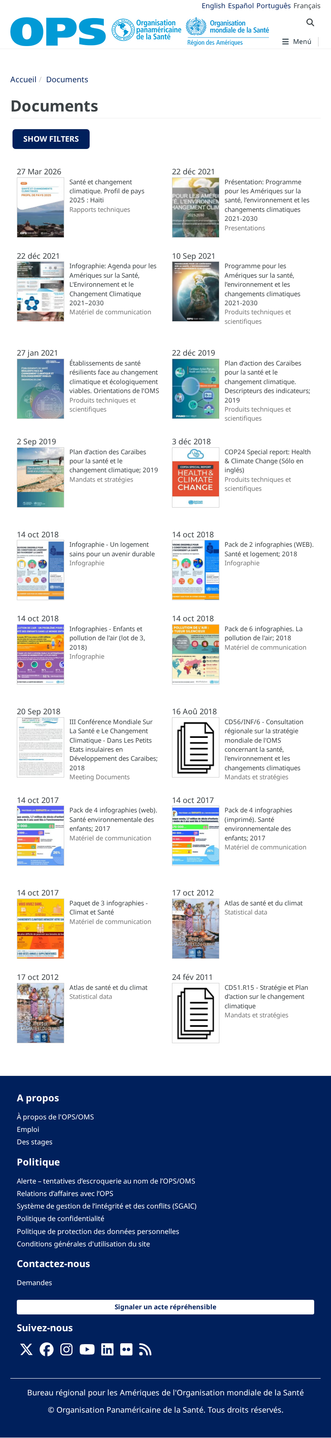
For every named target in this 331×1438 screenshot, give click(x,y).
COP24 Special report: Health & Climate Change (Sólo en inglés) (268, 460)
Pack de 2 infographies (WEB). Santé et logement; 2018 (269, 549)
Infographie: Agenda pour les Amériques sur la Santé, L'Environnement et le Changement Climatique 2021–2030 (112, 284)
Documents (67, 79)
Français (307, 5)
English (213, 5)
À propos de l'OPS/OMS (55, 1117)
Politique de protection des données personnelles (98, 1231)
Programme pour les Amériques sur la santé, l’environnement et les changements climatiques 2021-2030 (262, 284)
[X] (26, 1352)
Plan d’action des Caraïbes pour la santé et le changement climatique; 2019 (113, 460)
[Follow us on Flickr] (126, 1352)
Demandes (34, 1282)
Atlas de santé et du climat (264, 903)
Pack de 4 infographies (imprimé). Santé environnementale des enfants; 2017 (258, 824)
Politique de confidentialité (60, 1218)
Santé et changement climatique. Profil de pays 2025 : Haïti (106, 191)
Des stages (35, 1142)
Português (273, 5)
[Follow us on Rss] (145, 1352)
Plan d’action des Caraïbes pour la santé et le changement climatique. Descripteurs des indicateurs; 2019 (267, 381)
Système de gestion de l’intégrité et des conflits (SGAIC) (107, 1206)
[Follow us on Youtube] (87, 1352)
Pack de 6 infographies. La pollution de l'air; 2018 (264, 633)
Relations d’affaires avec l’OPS (65, 1193)
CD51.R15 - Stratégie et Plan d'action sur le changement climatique (266, 996)
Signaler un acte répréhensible (165, 1306)
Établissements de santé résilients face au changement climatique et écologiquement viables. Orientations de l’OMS (114, 377)
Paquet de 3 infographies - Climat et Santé (108, 907)
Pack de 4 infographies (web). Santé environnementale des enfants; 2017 (113, 819)
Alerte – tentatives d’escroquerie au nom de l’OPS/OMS (106, 1181)
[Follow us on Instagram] (66, 1352)
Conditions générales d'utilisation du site (83, 1244)
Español (241, 5)
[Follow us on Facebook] (46, 1352)
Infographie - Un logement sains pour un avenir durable (112, 549)
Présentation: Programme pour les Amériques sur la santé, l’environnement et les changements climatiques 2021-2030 (267, 200)
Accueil (23, 79)
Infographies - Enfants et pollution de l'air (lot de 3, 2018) (107, 637)
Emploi (28, 1129)
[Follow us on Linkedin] (107, 1352)
